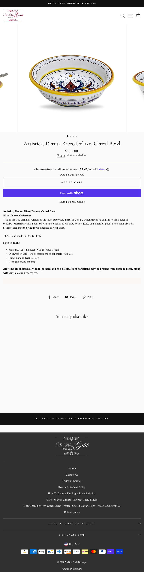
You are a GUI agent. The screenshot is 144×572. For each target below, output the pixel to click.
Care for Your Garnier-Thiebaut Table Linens (72, 499)
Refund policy (72, 512)
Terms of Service (72, 481)
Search (72, 468)
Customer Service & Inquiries (72, 524)
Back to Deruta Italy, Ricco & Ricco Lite (75, 418)
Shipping (61, 155)
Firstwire (77, 568)
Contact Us (72, 474)
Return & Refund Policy (72, 487)
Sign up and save (72, 535)
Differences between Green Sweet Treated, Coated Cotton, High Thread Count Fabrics (72, 505)
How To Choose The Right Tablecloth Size (72, 493)
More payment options (72, 201)
